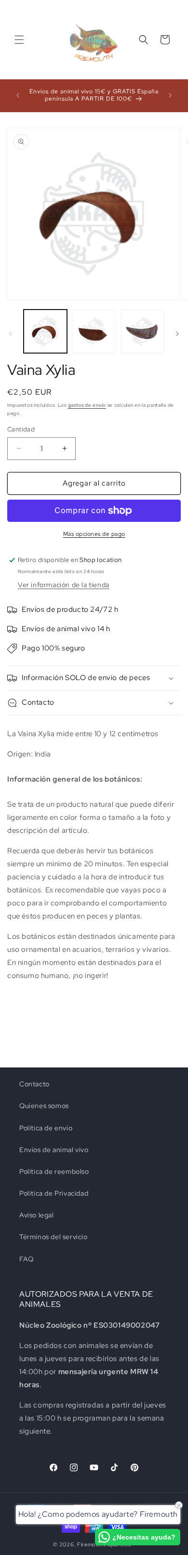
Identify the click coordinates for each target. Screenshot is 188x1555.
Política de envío (45, 1128)
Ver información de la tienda (63, 584)
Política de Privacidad (53, 1193)
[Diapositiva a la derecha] (177, 333)
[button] (19, 39)
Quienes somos (44, 1105)
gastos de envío (87, 405)
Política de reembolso (54, 1171)
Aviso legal (36, 1215)
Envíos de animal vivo (54, 1149)
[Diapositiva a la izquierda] (10, 333)
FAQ (26, 1259)
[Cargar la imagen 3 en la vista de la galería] (142, 331)
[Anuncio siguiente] (170, 95)
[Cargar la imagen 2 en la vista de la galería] (93, 331)
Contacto (34, 1084)
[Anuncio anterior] (17, 95)
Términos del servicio (53, 1236)
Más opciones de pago (94, 534)
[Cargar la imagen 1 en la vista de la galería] (45, 331)
